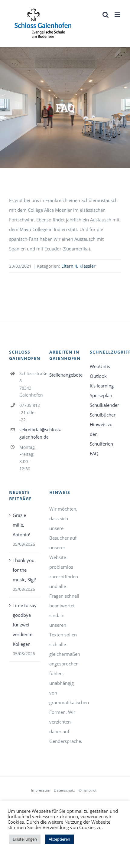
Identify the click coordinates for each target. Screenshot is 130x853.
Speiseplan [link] (101, 395)
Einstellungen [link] (25, 839)
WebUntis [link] (100, 366)
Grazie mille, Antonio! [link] (21, 525)
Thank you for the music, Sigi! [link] (24, 570)
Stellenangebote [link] (64, 375)
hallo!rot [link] (89, 790)
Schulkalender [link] (104, 405)
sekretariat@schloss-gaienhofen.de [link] (30, 433)
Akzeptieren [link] (59, 839)
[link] (43, 23)
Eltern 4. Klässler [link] (78, 266)
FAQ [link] (94, 453)
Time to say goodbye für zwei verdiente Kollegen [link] (25, 624)
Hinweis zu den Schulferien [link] (101, 434)
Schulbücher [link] (102, 415)
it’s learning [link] (102, 386)
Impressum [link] (40, 790)
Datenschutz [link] (64, 790)
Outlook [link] (98, 376)
